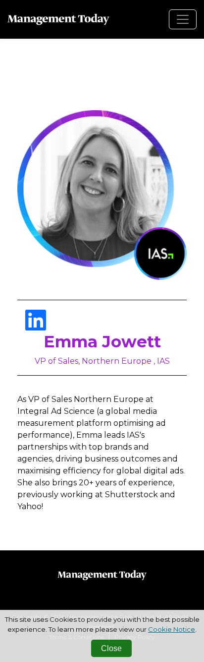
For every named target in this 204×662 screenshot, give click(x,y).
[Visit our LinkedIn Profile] (35, 326)
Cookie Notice (171, 629)
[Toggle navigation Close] (183, 19)
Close (111, 648)
